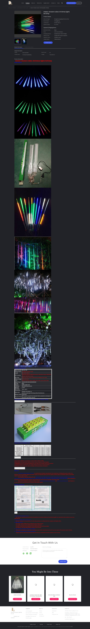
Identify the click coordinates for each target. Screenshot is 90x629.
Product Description (29, 47)
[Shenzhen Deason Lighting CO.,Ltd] (24, 553)
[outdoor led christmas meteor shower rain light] (35, 584)
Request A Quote (71, 3)
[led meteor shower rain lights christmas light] (54, 584)
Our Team (41, 614)
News (58, 3)
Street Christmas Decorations (31, 614)
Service (40, 612)
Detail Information (18, 47)
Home (22, 3)
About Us (33, 3)
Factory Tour (39, 3)
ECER (71, 626)
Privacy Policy (49, 624)
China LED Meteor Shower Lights (24, 626)
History (40, 610)
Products (28, 3)
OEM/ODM (54, 610)
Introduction (41, 616)
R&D (53, 612)
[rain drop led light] (17, 584)
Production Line (55, 614)
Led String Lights (29, 611)
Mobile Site (58, 624)
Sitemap (41, 624)
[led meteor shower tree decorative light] (72, 584)
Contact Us (53, 3)
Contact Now (48, 42)
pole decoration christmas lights (32, 612)
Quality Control (46, 3)
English (79, 3)
